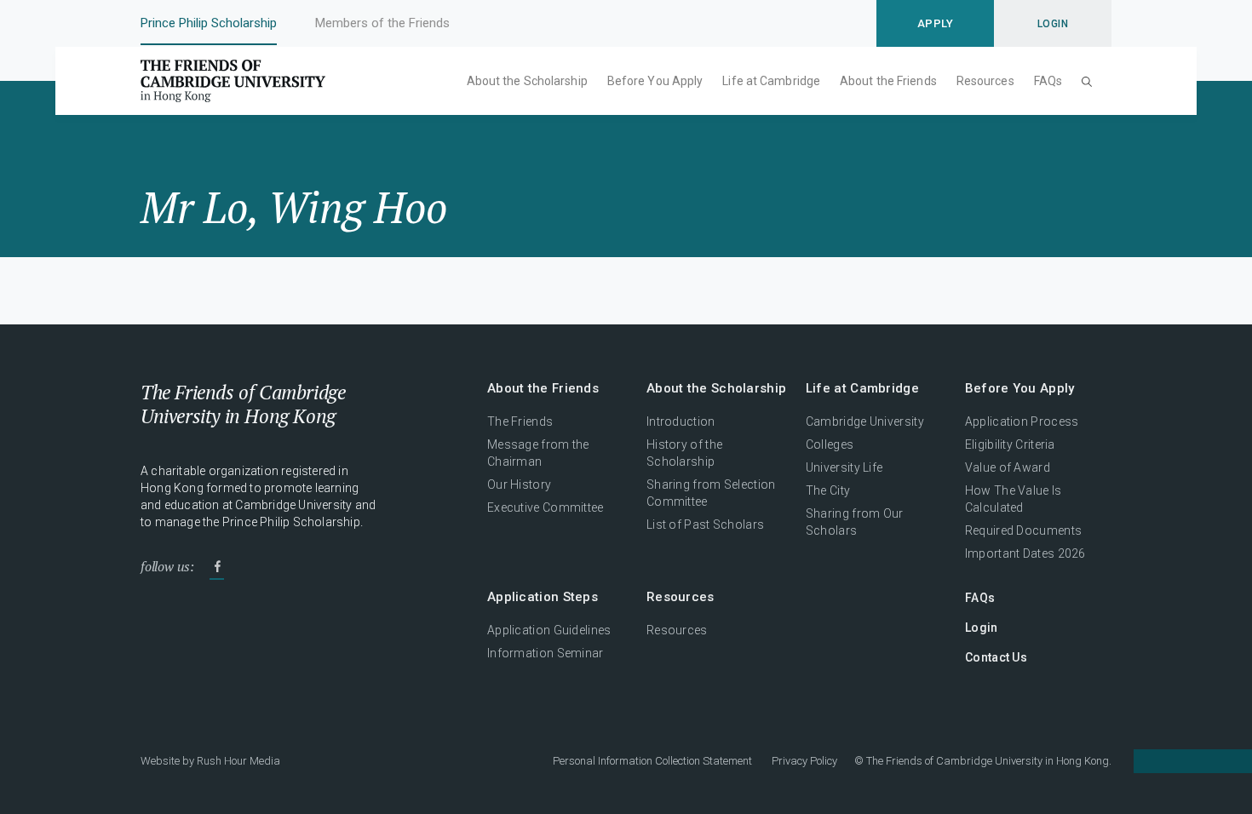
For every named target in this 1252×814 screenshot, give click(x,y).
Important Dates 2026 (1025, 553)
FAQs (1048, 81)
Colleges (829, 444)
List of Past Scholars (705, 524)
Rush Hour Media (238, 760)
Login (981, 627)
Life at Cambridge (771, 81)
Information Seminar (545, 653)
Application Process (1022, 421)
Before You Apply (655, 81)
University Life (844, 467)
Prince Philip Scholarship (209, 23)
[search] (1087, 81)
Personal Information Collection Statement (652, 760)
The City (828, 490)
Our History (519, 484)
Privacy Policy (804, 760)
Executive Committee (545, 507)
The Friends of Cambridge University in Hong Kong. (988, 760)
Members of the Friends (382, 23)
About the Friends (888, 81)
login (1053, 24)
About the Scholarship (527, 81)
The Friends (520, 421)
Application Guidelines (549, 630)
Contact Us (996, 657)
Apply (935, 23)
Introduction (680, 421)
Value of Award (1007, 467)
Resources (985, 81)
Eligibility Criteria (1010, 444)
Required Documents (1023, 530)
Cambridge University (865, 421)
